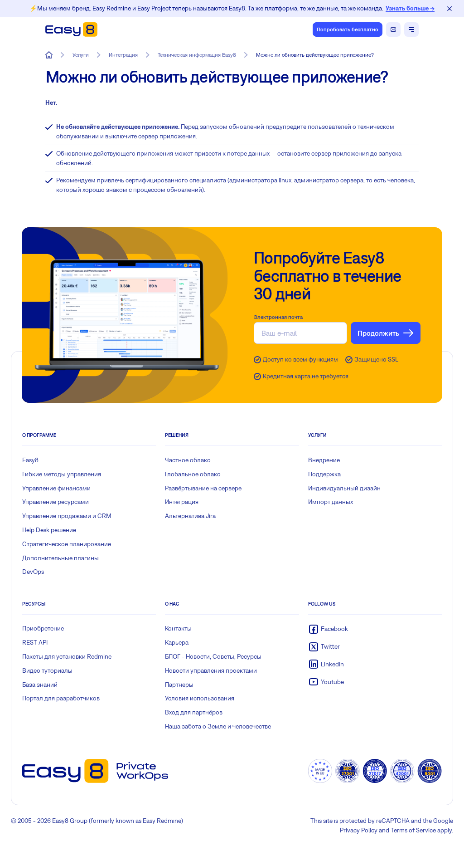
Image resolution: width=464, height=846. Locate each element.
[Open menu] (411, 29)
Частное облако (188, 460)
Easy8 (30, 460)
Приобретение (43, 628)
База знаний (40, 684)
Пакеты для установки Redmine (66, 656)
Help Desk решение (49, 529)
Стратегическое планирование (66, 544)
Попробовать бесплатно (347, 29)
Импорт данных (330, 501)
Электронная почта (278, 317)
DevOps (33, 571)
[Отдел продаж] (393, 29)
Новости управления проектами (211, 670)
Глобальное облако (193, 474)
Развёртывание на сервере (203, 488)
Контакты (178, 628)
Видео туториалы (47, 670)
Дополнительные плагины (60, 558)
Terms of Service (413, 830)
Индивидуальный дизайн (344, 488)
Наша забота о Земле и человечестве (218, 726)
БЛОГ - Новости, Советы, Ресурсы (213, 656)
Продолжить (378, 333)
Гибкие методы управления (61, 474)
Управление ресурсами (55, 501)
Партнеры (179, 684)
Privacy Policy (358, 830)
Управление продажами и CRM (66, 515)
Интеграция (181, 501)
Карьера (176, 642)
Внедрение (324, 460)
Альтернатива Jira (190, 515)
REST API (35, 642)
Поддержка (324, 474)
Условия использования (199, 698)
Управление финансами (56, 488)
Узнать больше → (410, 8)
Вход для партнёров (193, 712)
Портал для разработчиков (61, 698)
